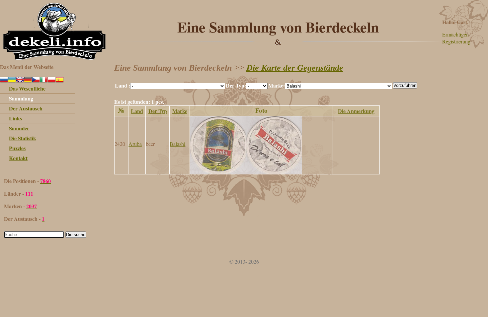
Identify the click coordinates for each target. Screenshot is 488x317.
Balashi (177, 143)
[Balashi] (246, 171)
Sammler (19, 128)
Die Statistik (22, 138)
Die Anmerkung (356, 111)
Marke (179, 111)
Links (15, 118)
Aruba (135, 143)
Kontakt (18, 158)
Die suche (75, 234)
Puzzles (17, 148)
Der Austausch (25, 108)
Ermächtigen (455, 34)
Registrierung (456, 41)
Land (137, 111)
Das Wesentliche (27, 88)
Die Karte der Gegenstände (294, 68)
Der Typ (157, 111)
